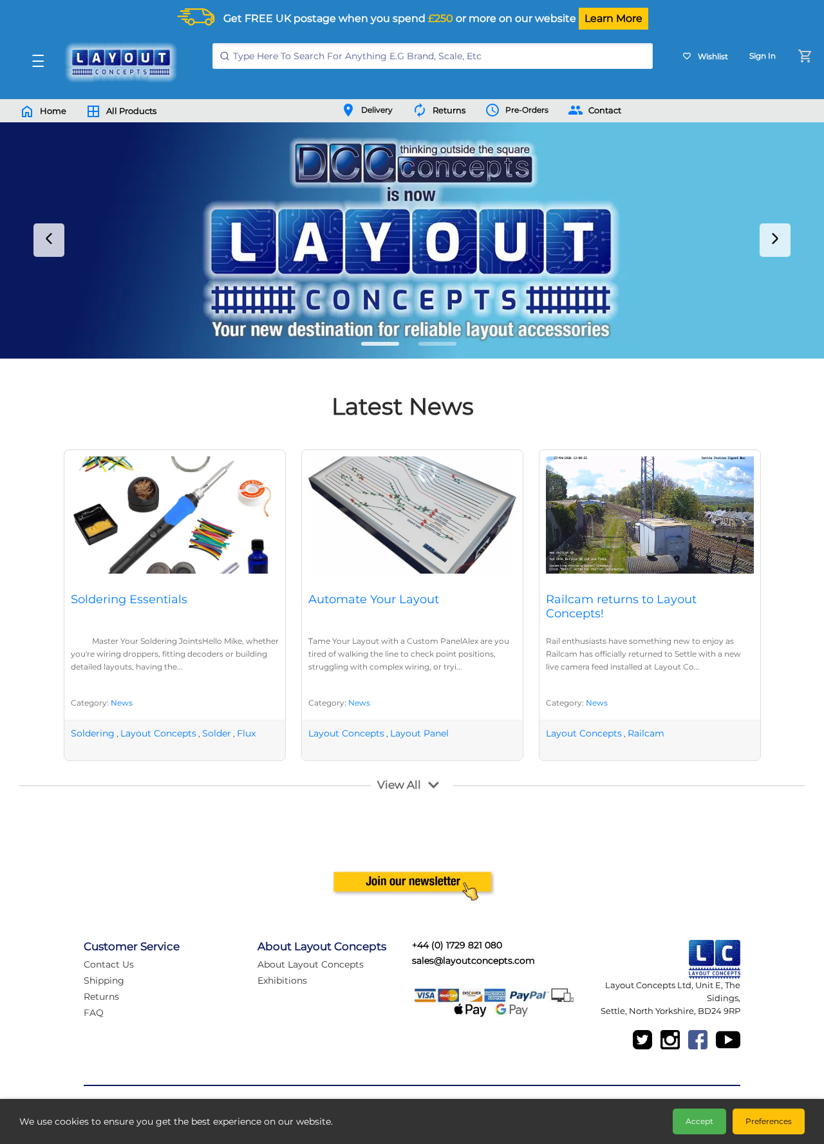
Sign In (762, 56)
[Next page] (775, 240)
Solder (216, 733)
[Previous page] (48, 240)
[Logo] (118, 62)
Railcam (646, 733)
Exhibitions (282, 980)
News (122, 703)
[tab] (380, 343)
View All (399, 784)
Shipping (104, 980)
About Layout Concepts (311, 964)
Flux (246, 733)
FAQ (94, 1012)
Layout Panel (419, 733)
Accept (699, 1121)
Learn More (613, 18)
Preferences (768, 1121)
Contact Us (109, 964)
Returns (101, 996)
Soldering (93, 733)
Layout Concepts (158, 733)
